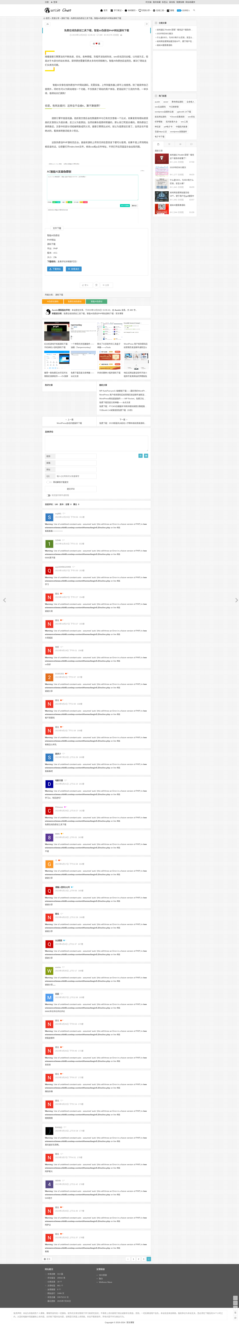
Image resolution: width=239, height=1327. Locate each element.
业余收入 (186, 10)
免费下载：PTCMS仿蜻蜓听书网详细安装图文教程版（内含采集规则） (129, 406)
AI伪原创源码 (53, 301)
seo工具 (184, 122)
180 (100, 35)
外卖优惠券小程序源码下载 (108, 373)
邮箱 (48, 463)
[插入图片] (146, 456)
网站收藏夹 (190, 2)
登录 (55, 2)
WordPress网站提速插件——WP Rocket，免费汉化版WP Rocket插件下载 (131, 398)
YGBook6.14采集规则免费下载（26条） (116, 410)
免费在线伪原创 (74, 301)
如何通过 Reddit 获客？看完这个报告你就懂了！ (177, 30)
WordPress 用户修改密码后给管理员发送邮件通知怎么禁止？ (136, 347)
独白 (101, 1278)
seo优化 (118, 57)
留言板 (172, 2)
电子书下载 (159, 136)
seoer (165, 102)
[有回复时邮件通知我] (48, 495)
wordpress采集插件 (178, 132)
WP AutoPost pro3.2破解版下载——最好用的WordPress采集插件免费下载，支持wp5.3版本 (138, 391)
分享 (107, 285)
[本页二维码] (235, 1318)
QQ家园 (58, 940)
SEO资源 (103, 1275)
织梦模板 (159, 122)
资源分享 (145, 10)
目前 (57, 994)
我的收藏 (157, 2)
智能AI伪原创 (115, 61)
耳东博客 (130, 1322)
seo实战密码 (160, 107)
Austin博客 (57, 310)
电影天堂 (59, 780)
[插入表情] (140, 456)
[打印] (121, 35)
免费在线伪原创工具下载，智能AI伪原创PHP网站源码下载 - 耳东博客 (93, 313)
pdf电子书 (168, 127)
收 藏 (96, 44)
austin (157, 102)
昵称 (48, 456)
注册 (47, 2)
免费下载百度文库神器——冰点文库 (114, 402)
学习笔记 (117, 10)
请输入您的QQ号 (62, 887)
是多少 (58, 754)
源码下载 (65, 18)
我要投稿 (180, 2)
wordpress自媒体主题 (164, 112)
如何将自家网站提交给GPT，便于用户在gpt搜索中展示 (180, 41)
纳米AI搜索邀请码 (164, 45)
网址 (48, 469)
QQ (48, 476)
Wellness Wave (105, 1282)
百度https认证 (161, 132)
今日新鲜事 (174, 107)
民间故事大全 (171, 122)
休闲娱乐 (131, 10)
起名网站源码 (160, 117)
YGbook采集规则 (177, 117)
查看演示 (75, 269)
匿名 (57, 914)
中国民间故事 (181, 127)
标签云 (165, 2)
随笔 (172, 10)
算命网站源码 (177, 102)
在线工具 (160, 10)
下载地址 (57, 269)
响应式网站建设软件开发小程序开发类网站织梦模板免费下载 (135, 376)
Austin (118, 310)
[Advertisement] (172, 70)
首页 (105, 10)
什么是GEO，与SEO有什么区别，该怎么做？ (176, 37)
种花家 (158, 127)
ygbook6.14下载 (184, 112)
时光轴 (148, 2)
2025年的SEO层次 (165, 33)
